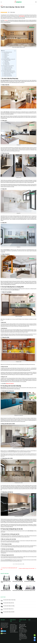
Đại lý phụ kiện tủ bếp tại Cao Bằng (8, 605)
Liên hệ (7, 627)
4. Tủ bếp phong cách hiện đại (7, 69)
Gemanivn (6, 20)
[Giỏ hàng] (35, 2)
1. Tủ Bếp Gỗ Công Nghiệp (6, 60)
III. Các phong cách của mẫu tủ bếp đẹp (8, 65)
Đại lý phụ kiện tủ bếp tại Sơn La (8, 608)
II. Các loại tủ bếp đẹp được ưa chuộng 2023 (8, 59)
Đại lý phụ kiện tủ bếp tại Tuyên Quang (9, 599)
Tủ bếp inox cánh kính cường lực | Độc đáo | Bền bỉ (27, 568)
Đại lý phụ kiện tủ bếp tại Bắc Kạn (8, 602)
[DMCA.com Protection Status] (3, 633)
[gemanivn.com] (18, 2)
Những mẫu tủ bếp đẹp (10, 383)
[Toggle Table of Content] (14, 51)
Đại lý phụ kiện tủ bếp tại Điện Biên (8, 611)
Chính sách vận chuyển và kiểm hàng (4, 625)
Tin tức (2, 5)
